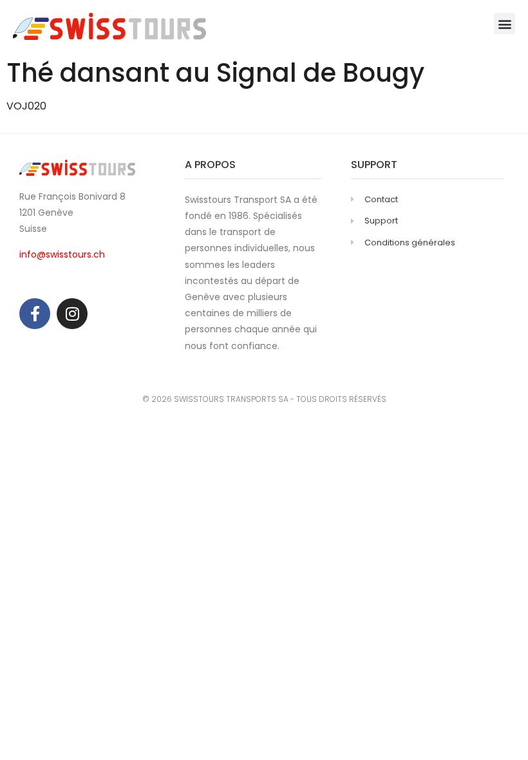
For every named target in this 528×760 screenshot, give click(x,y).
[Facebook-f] (34, 313)
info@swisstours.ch (62, 254)
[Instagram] (72, 313)
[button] (504, 23)
